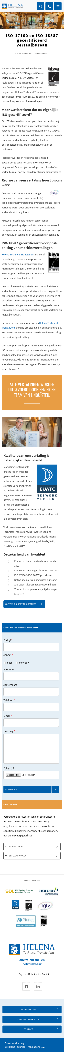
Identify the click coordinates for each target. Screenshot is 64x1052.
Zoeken (40, 6)
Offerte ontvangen (28, 1019)
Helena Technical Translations (18, 254)
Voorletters (10, 669)
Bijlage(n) (8, 768)
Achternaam (11, 684)
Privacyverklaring (14, 1043)
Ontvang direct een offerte (20, 604)
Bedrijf (7, 640)
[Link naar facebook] (26, 986)
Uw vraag (9, 731)
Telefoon (9, 700)
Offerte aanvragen (15, 855)
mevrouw (24, 662)
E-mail (7, 715)
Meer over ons (28, 1009)
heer (9, 662)
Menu (58, 6)
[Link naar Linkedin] (38, 986)
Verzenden (11, 789)
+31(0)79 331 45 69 (49, 6)
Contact (28, 1029)
